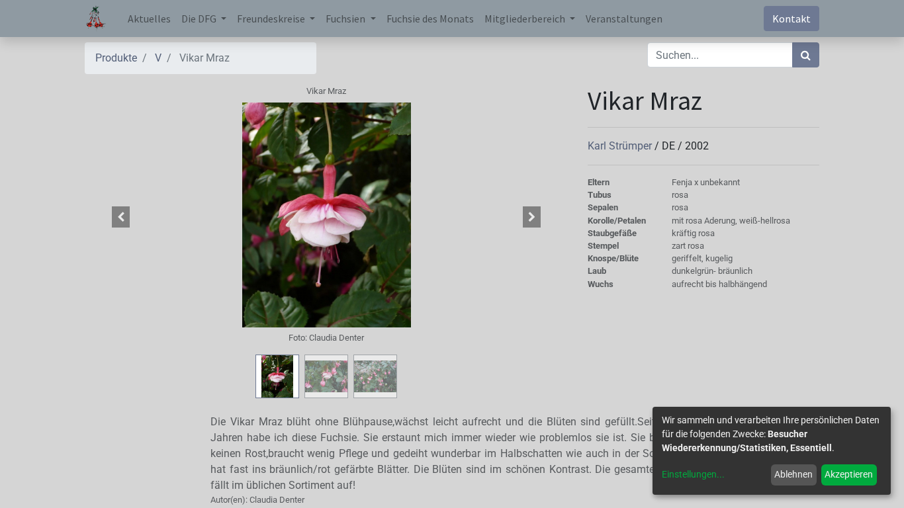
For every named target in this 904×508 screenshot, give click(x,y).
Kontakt (791, 18)
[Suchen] (805, 54)
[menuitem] (149, 18)
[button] (121, 217)
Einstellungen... (693, 474)
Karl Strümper (621, 146)
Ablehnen (793, 474)
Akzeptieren (849, 474)
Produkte (116, 58)
